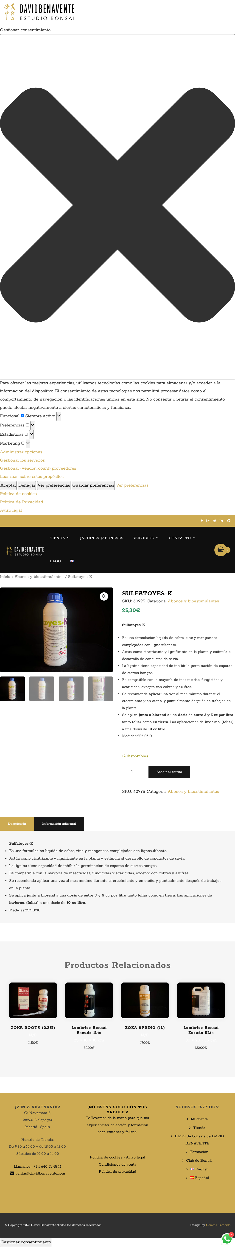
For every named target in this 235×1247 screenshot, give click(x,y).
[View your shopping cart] (221, 550)
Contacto (180, 538)
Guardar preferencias (93, 485)
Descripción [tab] (17, 824)
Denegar (26, 485)
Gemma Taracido (218, 1225)
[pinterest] (228, 520)
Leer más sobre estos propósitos (32, 476)
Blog (55, 561)
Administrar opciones (21, 452)
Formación (199, 1152)
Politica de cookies (106, 1157)
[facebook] (202, 520)
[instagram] (208, 520)
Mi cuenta (199, 1119)
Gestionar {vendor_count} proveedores (38, 468)
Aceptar (8, 485)
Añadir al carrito (169, 772)
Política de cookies (18, 494)
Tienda (57, 538)
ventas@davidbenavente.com (40, 1173)
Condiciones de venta (117, 1164)
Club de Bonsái (199, 1160)
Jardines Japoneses (101, 538)
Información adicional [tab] (59, 824)
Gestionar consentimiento (25, 1242)
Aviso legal (11, 510)
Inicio (5, 576)
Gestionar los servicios (22, 460)
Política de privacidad (117, 1171)
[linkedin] (221, 520)
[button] (117, 206)
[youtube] (214, 520)
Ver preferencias (54, 485)
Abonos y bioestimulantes (39, 576)
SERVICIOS (143, 538)
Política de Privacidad (21, 502)
